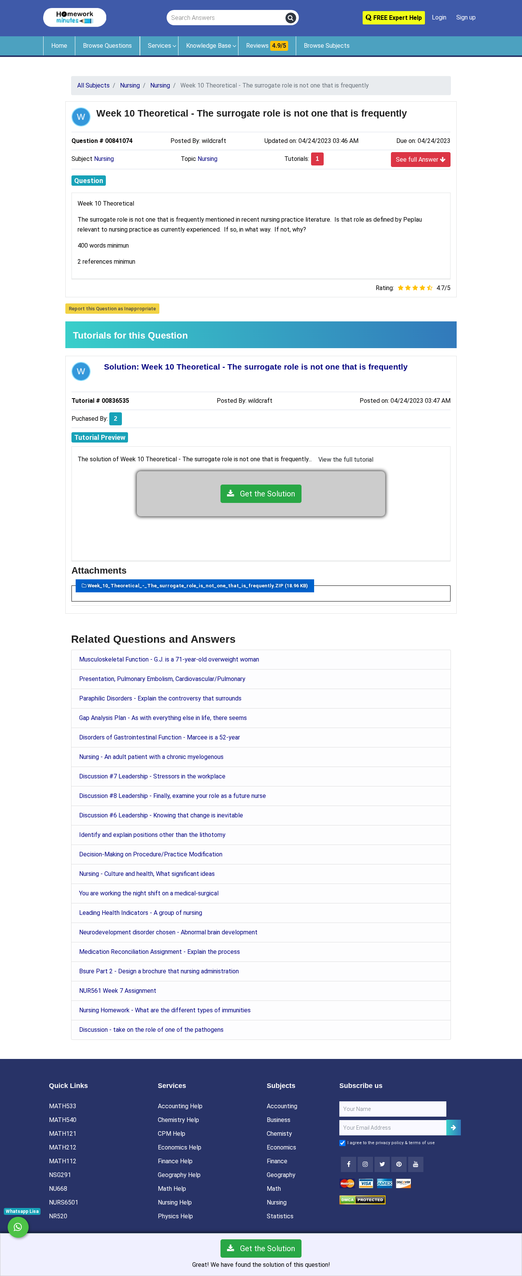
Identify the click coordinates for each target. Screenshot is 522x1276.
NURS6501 (63, 1202)
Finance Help (175, 1161)
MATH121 (62, 1133)
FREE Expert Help (397, 17)
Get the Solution (264, 493)
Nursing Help (175, 1202)
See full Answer (418, 159)
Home (59, 45)
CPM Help (171, 1133)
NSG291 (60, 1175)
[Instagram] (365, 1164)
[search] (291, 18)
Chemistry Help (178, 1120)
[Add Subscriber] (453, 1127)
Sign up (466, 17)
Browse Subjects (327, 45)
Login (439, 17)
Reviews (266, 45)
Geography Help (179, 1175)
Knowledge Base (208, 45)
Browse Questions (107, 45)
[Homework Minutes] (74, 17)
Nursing (104, 158)
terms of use (422, 1142)
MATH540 (62, 1120)
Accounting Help (180, 1106)
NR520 (58, 1216)
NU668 (58, 1188)
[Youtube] (399, 1164)
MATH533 (62, 1106)
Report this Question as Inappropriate (112, 308)
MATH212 (62, 1147)
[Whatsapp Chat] (18, 1227)
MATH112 (62, 1161)
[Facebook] (348, 1164)
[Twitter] (382, 1164)
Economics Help (179, 1147)
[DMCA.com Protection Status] (362, 1199)
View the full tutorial (345, 459)
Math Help (172, 1188)
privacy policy (390, 1142)
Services (159, 45)
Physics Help (175, 1216)
